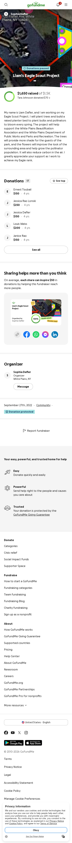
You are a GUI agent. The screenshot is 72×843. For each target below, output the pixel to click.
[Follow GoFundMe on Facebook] (6, 732)
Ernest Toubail (22, 189)
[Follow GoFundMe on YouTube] (12, 732)
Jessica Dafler (21, 212)
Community (43, 405)
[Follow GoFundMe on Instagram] (26, 732)
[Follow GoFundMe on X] (19, 732)
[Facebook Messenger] (45, 334)
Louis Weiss (20, 223)
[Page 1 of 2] (34, 80)
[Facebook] (26, 334)
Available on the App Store (33, 743)
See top (60, 181)
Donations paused (38, 68)
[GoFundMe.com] (36, 5)
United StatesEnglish (37, 722)
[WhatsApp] (36, 334)
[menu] (66, 4)
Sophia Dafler (22, 371)
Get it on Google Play (14, 743)
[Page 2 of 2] (38, 80)
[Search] (6, 4)
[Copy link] (17, 334)
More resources (14, 705)
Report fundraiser (38, 430)
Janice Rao (20, 235)
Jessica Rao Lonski (24, 200)
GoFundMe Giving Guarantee (31, 514)
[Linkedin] (54, 334)
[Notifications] (58, 4)
